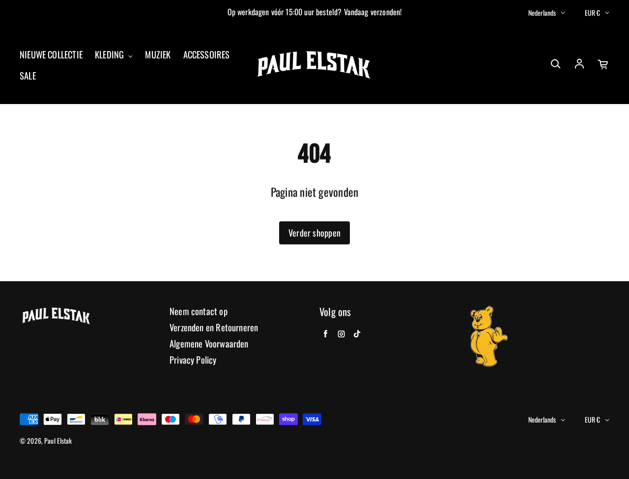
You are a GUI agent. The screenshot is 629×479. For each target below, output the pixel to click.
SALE (28, 75)
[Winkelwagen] (603, 64)
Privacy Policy (193, 360)
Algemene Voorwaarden (209, 343)
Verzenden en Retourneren (214, 327)
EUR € (592, 12)
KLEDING (110, 54)
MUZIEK (158, 54)
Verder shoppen (314, 232)
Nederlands (542, 12)
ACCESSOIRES (206, 54)
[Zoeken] (555, 64)
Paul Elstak (58, 441)
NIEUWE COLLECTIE (51, 54)
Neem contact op (199, 311)
